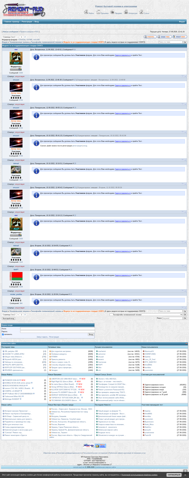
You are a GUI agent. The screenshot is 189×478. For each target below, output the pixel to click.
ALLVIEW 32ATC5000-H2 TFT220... (64, 390)
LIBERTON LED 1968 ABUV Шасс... (65, 379)
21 (75, 187)
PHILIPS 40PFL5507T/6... (14, 365)
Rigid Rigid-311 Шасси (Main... (62, 381)
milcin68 (36, 40)
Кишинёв (62, 416)
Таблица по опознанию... (14, 362)
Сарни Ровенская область (68, 427)
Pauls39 (148, 435)
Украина (54, 427)
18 (75, 108)
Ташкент (64, 433)
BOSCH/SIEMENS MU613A (15, 386)
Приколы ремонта (58, 359)
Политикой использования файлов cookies (139, 475)
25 (71, 294)
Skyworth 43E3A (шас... (14, 359)
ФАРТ (16, 270)
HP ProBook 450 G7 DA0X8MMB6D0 (19, 394)
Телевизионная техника (19, 42)
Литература (132, 13)
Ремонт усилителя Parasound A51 (111, 390)
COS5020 (21, 40)
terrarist (101, 359)
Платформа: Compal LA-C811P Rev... (112, 384)
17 (75, 80)
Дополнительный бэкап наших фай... (112, 416)
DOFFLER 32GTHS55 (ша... (15, 367)
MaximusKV (149, 351)
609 (44, 362)
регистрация (77, 146)
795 (44, 357)
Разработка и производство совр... (18, 422)
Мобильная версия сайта (108, 430)
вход (85, 146)
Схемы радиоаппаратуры (14, 427)
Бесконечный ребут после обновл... (112, 400)
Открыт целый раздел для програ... (112, 419)
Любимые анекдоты (59, 354)
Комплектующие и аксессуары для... (19, 430)
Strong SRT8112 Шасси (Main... (63, 387)
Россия (54, 409)
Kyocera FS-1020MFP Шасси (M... (64, 392)
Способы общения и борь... (62, 365)
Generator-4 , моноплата (107, 427)
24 (71, 270)
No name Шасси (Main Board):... (63, 384)
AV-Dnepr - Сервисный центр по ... (17, 416)
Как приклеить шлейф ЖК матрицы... (112, 395)
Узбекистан (55, 412)
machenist (102, 351)
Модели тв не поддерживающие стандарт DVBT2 (84, 42)
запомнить (8, 334)
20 (75, 163)
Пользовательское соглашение (95, 453)
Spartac (148, 357)
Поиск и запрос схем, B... (61, 362)
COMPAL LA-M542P (12, 391)
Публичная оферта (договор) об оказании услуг (127, 453)
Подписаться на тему (106, 422)
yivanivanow (149, 433)
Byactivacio (149, 422)
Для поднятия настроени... (61, 351)
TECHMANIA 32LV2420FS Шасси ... (65, 400)
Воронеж (61, 424)
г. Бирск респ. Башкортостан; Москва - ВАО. (75, 409)
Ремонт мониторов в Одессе (16, 435)
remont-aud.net (78, 467)
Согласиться (174, 475)
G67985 (29, 40)
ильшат (16, 80)
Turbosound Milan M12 (13, 396)
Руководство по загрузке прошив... (111, 387)
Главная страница (11, 22)
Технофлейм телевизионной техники (46, 42)
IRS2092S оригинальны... (14, 370)
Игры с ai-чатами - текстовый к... (111, 381)
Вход (37, 22)
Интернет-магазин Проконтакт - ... (18, 411)
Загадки (54, 370)
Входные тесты (104, 433)
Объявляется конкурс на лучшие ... (112, 435)
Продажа (118, 13)
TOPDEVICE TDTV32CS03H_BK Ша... (66, 398)
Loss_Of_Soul (150, 359)
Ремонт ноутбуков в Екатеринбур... (18, 414)
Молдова (54, 416)
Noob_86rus (149, 424)
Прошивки (105, 13)
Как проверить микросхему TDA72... (112, 392)
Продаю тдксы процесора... (62, 367)
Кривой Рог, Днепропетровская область (73, 430)
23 (71, 246)
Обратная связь (49, 453)
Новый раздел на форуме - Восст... (112, 414)
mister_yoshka (16, 294)
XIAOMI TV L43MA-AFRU (14, 354)
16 (75, 50)
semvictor (101, 354)
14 (45, 351)
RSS (37, 32)
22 (75, 215)
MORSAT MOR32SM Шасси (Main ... (65, 395)
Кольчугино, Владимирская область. (72, 422)
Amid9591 (148, 365)
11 (45, 359)
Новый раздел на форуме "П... (110, 411)
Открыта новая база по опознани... (111, 424)
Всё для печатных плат (14, 424)
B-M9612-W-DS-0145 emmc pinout (17, 383)
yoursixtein (149, 370)
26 (45, 367)
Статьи (146, 13)
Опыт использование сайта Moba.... (112, 398)
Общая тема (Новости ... (14, 357)
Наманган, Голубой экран (71, 419)
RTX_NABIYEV (150, 362)
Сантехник (102, 362)
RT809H (54, 357)
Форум (5, 42)
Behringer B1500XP (12, 399)
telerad (16, 163)
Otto (99, 367)
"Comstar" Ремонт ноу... (14, 433)
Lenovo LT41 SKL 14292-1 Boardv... (18, 388)
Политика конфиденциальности (69, 453)
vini (16, 50)
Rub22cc (148, 427)
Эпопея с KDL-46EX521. (107, 379)
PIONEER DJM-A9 (12, 380)
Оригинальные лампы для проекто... (19, 419)
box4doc (148, 367)
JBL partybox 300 (11, 351)
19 (75, 136)
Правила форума (26, 32)
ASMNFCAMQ (150, 354)
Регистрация (27, 22)
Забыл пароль (42, 337)
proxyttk (148, 430)
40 (45, 365)
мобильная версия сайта (106, 467)
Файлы (91, 13)
